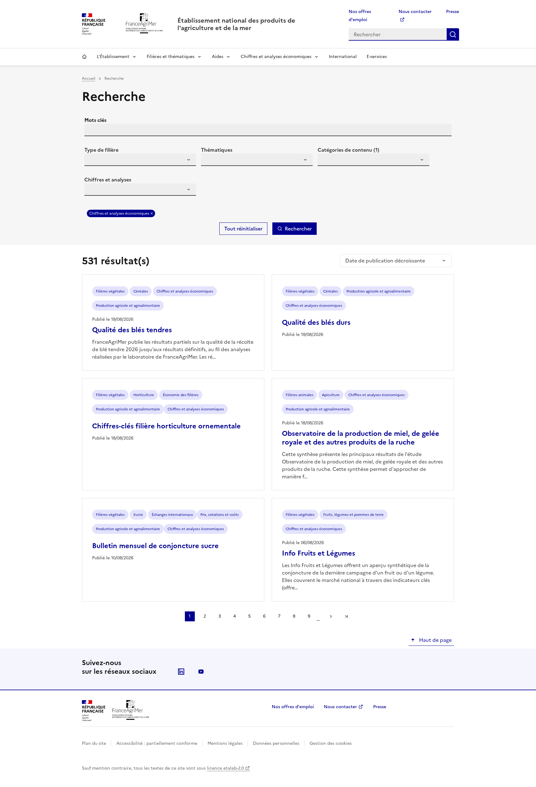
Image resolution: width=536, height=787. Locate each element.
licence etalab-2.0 (225, 768)
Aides (217, 56)
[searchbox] (93, 160)
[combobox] (140, 160)
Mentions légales (225, 743)
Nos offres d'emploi (293, 707)
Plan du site (94, 743)
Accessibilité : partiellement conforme (156, 743)
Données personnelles (276, 743)
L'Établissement (113, 56)
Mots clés (95, 120)
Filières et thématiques (170, 56)
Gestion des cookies (331, 743)
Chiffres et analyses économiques (276, 56)
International (343, 56)
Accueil (84, 56)
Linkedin (181, 671)
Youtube (201, 671)
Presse (452, 11)
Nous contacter (340, 707)
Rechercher (453, 34)
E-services (377, 56)
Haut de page (435, 640)
